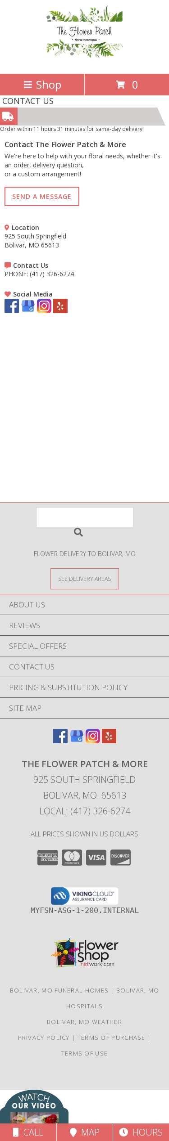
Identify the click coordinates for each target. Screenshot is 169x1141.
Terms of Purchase (112, 1037)
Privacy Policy (44, 1037)
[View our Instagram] (44, 310)
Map (88, 1132)
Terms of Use (84, 1053)
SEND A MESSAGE (42, 196)
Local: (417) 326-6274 (84, 811)
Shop (48, 84)
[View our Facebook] (12, 310)
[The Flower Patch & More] (84, 60)
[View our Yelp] (60, 310)
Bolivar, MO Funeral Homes (59, 990)
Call (31, 1132)
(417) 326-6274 (52, 274)
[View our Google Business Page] (28, 310)
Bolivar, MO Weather (84, 1022)
